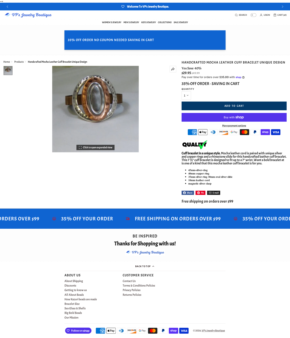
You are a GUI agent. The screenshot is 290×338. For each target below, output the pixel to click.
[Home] (28, 15)
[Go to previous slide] (7, 7)
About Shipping (73, 281)
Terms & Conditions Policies (139, 285)
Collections (165, 22)
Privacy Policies (131, 290)
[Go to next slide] (283, 7)
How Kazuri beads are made (80, 299)
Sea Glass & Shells (75, 308)
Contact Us (129, 281)
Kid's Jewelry (148, 22)
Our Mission (71, 317)
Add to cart (234, 106)
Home (6, 61)
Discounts (70, 285)
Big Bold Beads (73, 313)
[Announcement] (145, 6)
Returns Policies (132, 294)
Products (19, 61)
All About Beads (74, 294)
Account (265, 15)
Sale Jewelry (181, 22)
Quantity (188, 89)
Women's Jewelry (111, 22)
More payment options (234, 125)
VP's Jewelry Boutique (213, 330)
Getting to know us (75, 290)
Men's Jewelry (131, 22)
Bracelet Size (72, 303)
